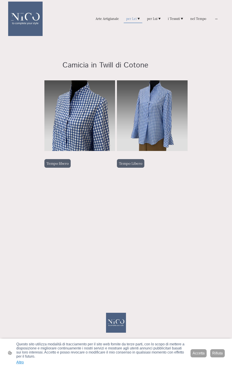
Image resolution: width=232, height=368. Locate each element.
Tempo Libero (130, 163)
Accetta (199, 353)
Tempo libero (57, 163)
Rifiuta (217, 353)
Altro (20, 362)
